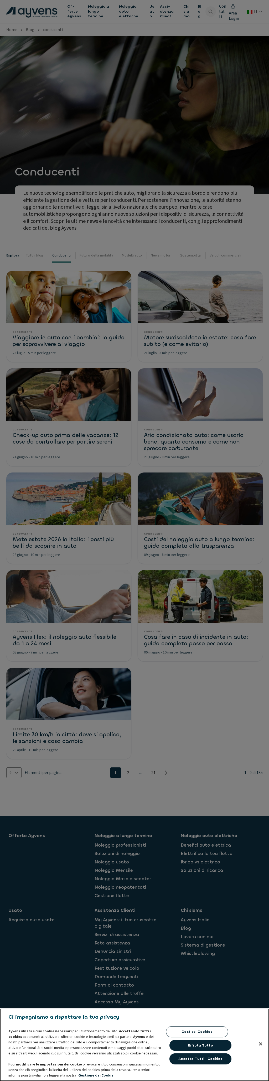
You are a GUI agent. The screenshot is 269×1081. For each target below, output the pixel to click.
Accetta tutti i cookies (200, 1059)
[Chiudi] (260, 1044)
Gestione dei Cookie (95, 1075)
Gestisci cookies (197, 1031)
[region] (134, 1044)
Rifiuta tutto (200, 1045)
